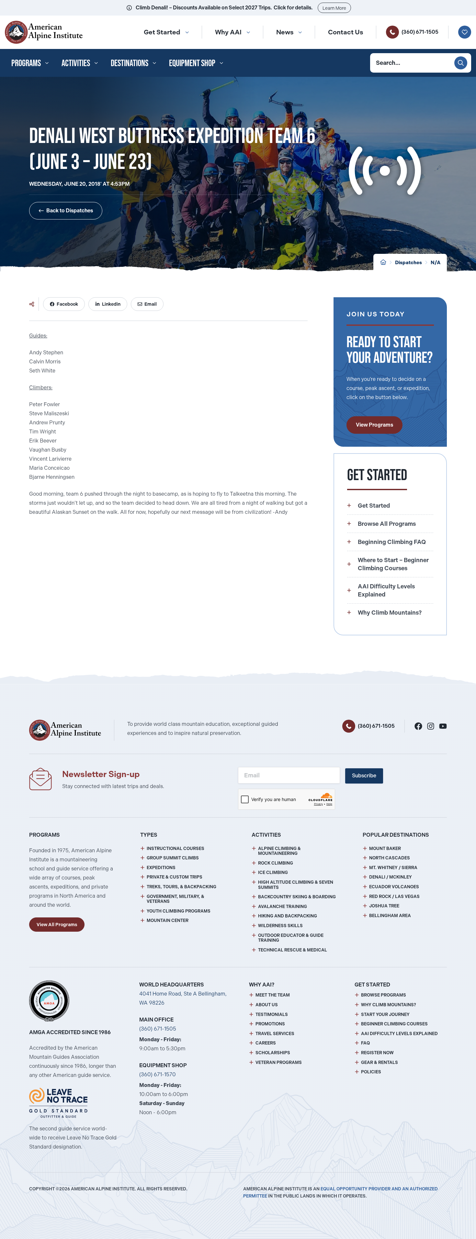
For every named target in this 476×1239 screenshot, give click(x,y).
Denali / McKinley (390, 877)
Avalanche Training (282, 906)
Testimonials (271, 1014)
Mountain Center (167, 920)
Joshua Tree (384, 905)
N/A (435, 263)
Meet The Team (272, 995)
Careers (265, 1043)
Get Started (162, 32)
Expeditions (161, 867)
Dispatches (408, 263)
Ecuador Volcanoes (394, 886)
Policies (371, 1071)
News (284, 32)
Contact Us (345, 32)
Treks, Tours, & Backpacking (181, 886)
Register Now (377, 1052)
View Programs (374, 425)
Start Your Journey (385, 1014)
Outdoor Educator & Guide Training (290, 938)
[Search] (460, 62)
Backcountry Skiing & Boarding (297, 896)
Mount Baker (385, 848)
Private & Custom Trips (174, 877)
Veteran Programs (278, 1062)
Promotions (270, 1023)
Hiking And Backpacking (287, 916)
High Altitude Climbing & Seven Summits (295, 885)
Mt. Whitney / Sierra (393, 867)
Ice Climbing (273, 872)
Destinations (129, 63)
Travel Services (274, 1033)
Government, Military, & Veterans (175, 899)
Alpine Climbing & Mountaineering (279, 851)
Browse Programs (383, 995)
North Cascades (389, 858)
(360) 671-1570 (157, 1074)
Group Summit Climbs (173, 858)
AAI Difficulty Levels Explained (399, 1033)
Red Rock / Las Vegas (394, 896)
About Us (266, 1004)
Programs (26, 63)
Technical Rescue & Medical (292, 950)
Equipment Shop (192, 63)
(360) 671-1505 (420, 32)
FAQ (365, 1043)
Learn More (334, 8)
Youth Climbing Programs (178, 911)
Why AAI (228, 32)
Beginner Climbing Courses (394, 1023)
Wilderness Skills (280, 925)
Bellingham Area (390, 915)
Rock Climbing (275, 863)
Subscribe (364, 776)
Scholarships (272, 1052)
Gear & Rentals (379, 1062)
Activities (76, 63)
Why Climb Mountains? (388, 1004)
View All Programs (57, 924)
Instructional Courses (175, 848)
